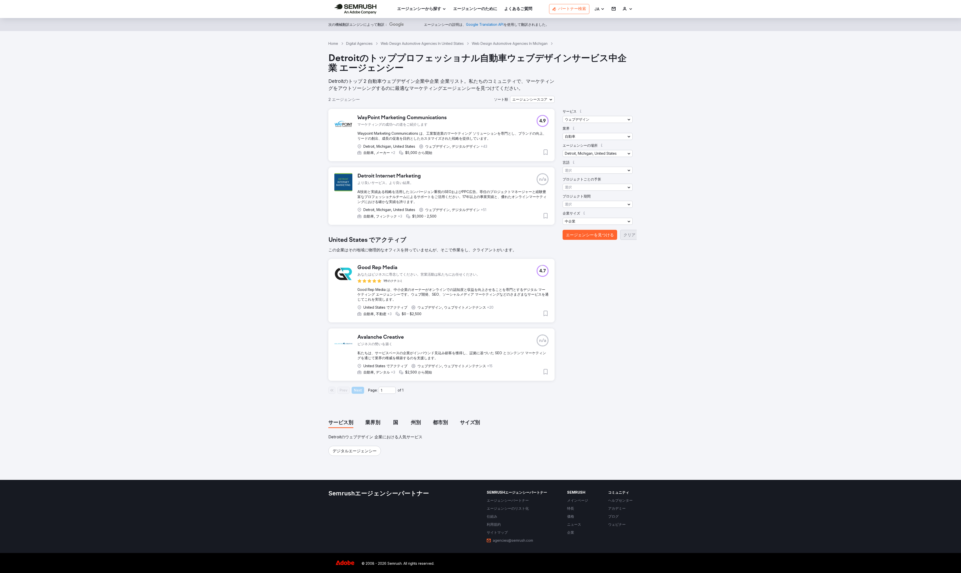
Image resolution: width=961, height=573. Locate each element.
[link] (475, 9)
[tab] (340, 423)
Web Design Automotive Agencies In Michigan (510, 43)
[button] (599, 9)
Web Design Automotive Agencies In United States (422, 43)
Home (333, 43)
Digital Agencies (359, 43)
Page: (373, 390)
